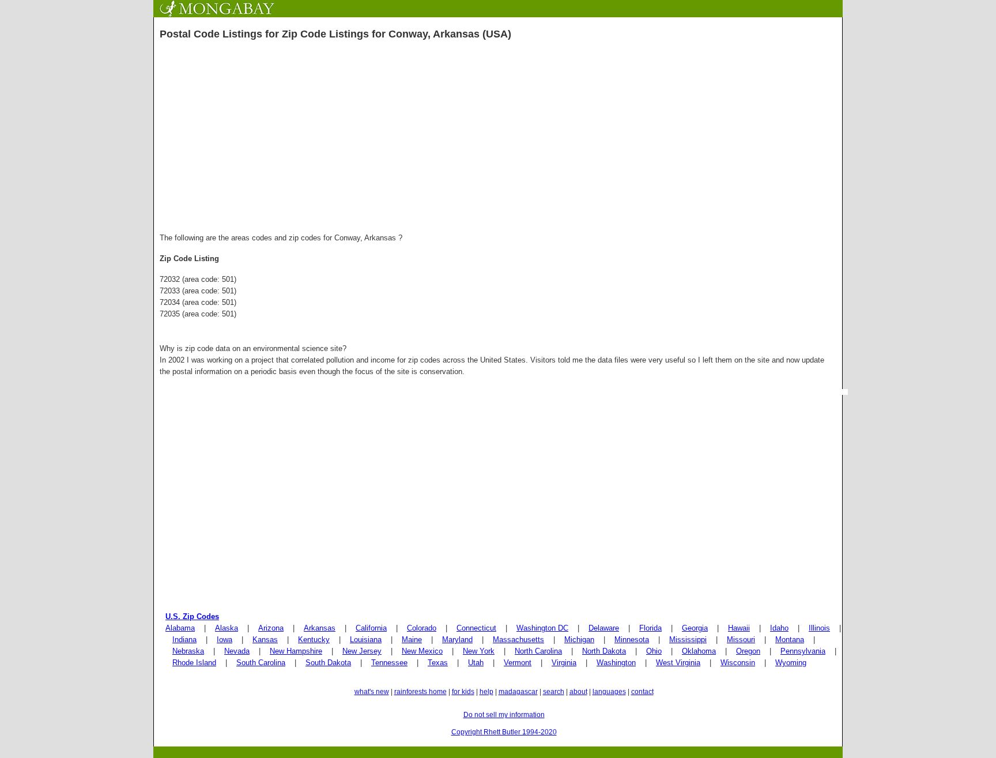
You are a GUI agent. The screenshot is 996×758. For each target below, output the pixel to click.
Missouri (741, 639)
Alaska (226, 628)
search (553, 692)
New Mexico (422, 651)
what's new (371, 692)
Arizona (271, 628)
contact (642, 692)
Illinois (819, 628)
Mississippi (688, 639)
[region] (498, 140)
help (486, 692)
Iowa (224, 639)
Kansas (265, 639)
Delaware (603, 628)
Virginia (564, 662)
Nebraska (188, 651)
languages (609, 692)
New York (479, 651)
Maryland (457, 639)
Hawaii (739, 628)
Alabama (180, 628)
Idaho (779, 628)
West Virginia (678, 662)
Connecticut (476, 628)
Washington (616, 662)
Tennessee (389, 662)
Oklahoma (699, 651)
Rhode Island (194, 662)
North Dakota (604, 651)
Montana (789, 639)
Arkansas (319, 628)
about (578, 692)
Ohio (654, 651)
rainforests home (420, 692)
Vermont (517, 662)
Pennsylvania (802, 651)
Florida (650, 628)
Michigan (579, 639)
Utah (476, 662)
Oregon (748, 651)
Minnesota (631, 639)
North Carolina (538, 651)
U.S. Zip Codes (192, 616)
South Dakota (328, 662)
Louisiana (366, 639)
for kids (463, 692)
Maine (412, 639)
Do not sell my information (504, 715)
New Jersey (362, 651)
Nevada (237, 651)
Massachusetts (518, 639)
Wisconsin (737, 662)
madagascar (518, 692)
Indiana (184, 639)
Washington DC (542, 628)
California (371, 628)
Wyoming (790, 662)
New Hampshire (296, 651)
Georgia (695, 628)
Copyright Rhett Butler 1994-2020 (504, 732)
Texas (438, 662)
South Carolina (260, 662)
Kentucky (314, 639)
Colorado (421, 628)
